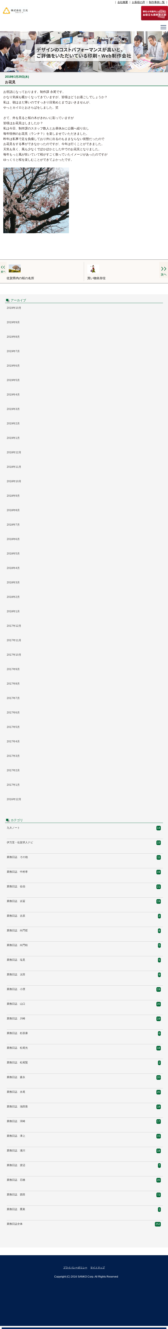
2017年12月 (14, 625)
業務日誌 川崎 (16, 1018)
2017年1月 (13, 784)
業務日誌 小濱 (16, 989)
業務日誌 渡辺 (16, 1165)
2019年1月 (13, 437)
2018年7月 (13, 524)
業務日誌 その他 (17, 857)
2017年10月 (14, 654)
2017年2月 (13, 770)
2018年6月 (13, 539)
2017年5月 (13, 727)
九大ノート (13, 827)
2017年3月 (13, 755)
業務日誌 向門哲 (17, 930)
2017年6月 (13, 712)
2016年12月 (14, 799)
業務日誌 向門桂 (17, 945)
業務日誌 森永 (16, 1077)
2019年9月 (13, 322)
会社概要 (122, 2)
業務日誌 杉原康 (17, 1033)
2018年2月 (13, 596)
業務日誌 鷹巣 (16, 1209)
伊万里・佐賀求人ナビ (20, 842)
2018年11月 (14, 466)
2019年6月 (13, 365)
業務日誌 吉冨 (16, 901)
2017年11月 (14, 640)
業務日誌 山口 (16, 1003)
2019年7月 (13, 351)
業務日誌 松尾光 (17, 1047)
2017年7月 (13, 698)
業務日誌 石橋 (16, 1179)
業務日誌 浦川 (16, 1150)
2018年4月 (13, 568)
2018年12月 (14, 452)
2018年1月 (13, 611)
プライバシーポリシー (75, 1267)
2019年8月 (13, 336)
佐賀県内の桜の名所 (20, 278)
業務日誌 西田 (16, 1194)
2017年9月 (13, 669)
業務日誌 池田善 (17, 1106)
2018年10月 (14, 481)
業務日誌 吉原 (16, 915)
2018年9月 (13, 495)
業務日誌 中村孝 (17, 871)
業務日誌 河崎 (16, 1121)
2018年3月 (13, 582)
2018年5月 (13, 553)
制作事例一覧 (157, 2)
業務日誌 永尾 (16, 1091)
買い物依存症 (96, 278)
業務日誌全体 (15, 1223)
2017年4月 (13, 741)
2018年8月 (13, 510)
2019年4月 (13, 394)
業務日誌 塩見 (16, 959)
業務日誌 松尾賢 (17, 1062)
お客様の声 (138, 2)
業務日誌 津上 (16, 1135)
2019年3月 (13, 409)
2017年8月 (13, 683)
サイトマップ (97, 1267)
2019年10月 (14, 307)
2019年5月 (13, 380)
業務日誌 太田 (16, 974)
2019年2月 (13, 423)
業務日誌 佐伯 (16, 886)
